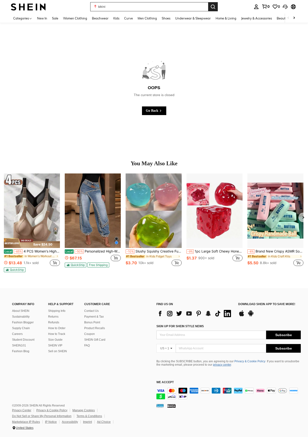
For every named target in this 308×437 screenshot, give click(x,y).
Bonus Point (92, 322)
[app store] (241, 315)
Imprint (87, 422)
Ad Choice (104, 422)
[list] (194, 313)
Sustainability (21, 316)
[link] (266, 6)
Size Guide (55, 339)
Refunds (53, 322)
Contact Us (91, 311)
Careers (17, 334)
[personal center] (256, 7)
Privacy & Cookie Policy (249, 361)
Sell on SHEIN (57, 351)
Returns (53, 316)
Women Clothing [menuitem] (75, 18)
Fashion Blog (20, 351)
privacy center (222, 364)
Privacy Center (21, 410)
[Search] (213, 6)
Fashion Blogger (23, 322)
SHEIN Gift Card (94, 339)
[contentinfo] (228, 393)
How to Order (56, 328)
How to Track (56, 334)
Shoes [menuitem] (166, 18)
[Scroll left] (288, 18)
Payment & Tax (94, 316)
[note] (32, 243)
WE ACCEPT (165, 382)
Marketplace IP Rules (26, 422)
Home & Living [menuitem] (226, 18)
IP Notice (51, 422)
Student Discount (23, 339)
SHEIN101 (19, 345)
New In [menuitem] (42, 18)
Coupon (89, 334)
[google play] (250, 315)
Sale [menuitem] (55, 18)
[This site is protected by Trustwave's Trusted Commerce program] (160, 405)
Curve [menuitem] (128, 18)
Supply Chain (21, 328)
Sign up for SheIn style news (180, 326)
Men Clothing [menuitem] (147, 18)
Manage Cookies (83, 410)
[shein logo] (28, 6)
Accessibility (70, 422)
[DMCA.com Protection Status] (171, 405)
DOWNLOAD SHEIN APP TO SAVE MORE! (266, 304)
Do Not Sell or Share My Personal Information (41, 416)
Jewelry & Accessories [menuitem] (256, 18)
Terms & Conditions (89, 416)
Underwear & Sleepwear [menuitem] (193, 18)
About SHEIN (20, 311)
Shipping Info (56, 311)
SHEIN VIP (55, 345)
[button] (285, 7)
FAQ (87, 345)
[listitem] (32, 222)
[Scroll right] (294, 18)
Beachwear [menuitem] (100, 18)
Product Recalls (94, 328)
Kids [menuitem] (116, 18)
